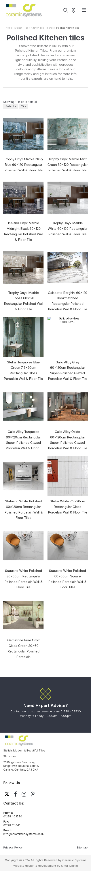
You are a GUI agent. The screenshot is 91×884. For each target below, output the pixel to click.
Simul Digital (69, 865)
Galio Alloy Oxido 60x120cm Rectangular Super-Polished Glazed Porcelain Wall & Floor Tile (67, 440)
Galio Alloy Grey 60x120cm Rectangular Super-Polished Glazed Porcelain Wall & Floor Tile (67, 370)
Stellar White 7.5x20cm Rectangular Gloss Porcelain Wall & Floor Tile (67, 506)
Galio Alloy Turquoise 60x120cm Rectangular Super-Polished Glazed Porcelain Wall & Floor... (23, 440)
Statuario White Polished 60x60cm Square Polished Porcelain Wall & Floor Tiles (67, 579)
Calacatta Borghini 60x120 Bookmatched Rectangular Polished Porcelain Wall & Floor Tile (67, 301)
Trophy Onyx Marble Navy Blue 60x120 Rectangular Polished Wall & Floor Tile (23, 164)
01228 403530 (71, 711)
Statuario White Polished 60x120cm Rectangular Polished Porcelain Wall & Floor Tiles (23, 509)
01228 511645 (12, 825)
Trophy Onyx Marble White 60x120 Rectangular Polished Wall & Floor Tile (67, 228)
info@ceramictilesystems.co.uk (23, 834)
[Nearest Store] (74, 10)
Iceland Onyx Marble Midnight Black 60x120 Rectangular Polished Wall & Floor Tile (23, 231)
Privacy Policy (13, 847)
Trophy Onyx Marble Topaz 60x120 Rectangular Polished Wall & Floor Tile (23, 301)
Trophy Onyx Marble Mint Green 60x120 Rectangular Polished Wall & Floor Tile (67, 164)
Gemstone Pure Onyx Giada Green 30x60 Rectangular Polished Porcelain (23, 648)
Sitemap (82, 847)
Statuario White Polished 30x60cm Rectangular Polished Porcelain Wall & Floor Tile (23, 579)
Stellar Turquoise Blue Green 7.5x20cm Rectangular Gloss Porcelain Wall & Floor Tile (23, 370)
